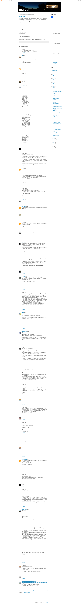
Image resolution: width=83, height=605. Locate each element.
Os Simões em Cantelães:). (57, 123)
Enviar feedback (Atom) (26, 592)
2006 (53, 87)
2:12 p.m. (23, 82)
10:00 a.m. (23, 404)
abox (22, 416)
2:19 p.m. (23, 465)
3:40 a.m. (23, 586)
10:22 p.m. (23, 282)
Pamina (23, 312)
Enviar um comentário (23, 588)
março (54, 147)
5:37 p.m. (23, 486)
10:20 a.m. (23, 413)
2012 (53, 79)
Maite (22, 222)
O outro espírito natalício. (56, 122)
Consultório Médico (55, 69)
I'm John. (54, 131)
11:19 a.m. (23, 432)
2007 (53, 86)
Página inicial (35, 590)
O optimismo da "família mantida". (56, 127)
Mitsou (23, 168)
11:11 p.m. (23, 492)
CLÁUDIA (23, 276)
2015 (53, 75)
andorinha (23, 199)
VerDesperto (24, 575)
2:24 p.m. (23, 471)
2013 (53, 78)
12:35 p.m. (23, 448)
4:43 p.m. (23, 203)
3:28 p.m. (23, 171)
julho (54, 142)
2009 (53, 83)
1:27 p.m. (23, 77)
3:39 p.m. (23, 185)
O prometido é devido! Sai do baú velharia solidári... (57, 92)
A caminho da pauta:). (56, 132)
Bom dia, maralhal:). (56, 98)
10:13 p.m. (23, 273)
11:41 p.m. (23, 578)
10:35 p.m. (23, 289)
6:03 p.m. (23, 209)
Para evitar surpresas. (56, 135)
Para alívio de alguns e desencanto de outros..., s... (57, 125)
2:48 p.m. (23, 144)
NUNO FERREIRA (24, 509)
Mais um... (54, 93)
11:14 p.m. (23, 506)
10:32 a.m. (23, 555)
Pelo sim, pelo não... (56, 115)
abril (53, 146)
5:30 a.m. (23, 548)
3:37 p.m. (23, 179)
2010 (53, 82)
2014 (53, 77)
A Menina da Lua (24, 331)
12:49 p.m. (23, 562)
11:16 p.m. (23, 319)
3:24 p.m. (23, 165)
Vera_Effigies (24, 85)
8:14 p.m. (23, 227)
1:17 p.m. (23, 63)
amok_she (23, 242)
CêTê (22, 446)
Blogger (47, 602)
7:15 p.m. (23, 572)
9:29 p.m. (23, 239)
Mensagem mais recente (23, 590)
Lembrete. (54, 102)
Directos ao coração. (56, 116)
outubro (54, 138)
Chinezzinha (23, 212)
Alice (22, 55)
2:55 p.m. (23, 150)
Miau (22, 230)
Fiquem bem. (22, 16)
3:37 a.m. (23, 394)
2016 (53, 74)
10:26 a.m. (23, 419)
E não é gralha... (55, 110)
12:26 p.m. (23, 443)
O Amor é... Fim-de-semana (56, 63)
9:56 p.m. (23, 266)
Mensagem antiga (45, 590)
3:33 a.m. (23, 381)
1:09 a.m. (23, 344)
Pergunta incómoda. (56, 103)
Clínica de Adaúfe (54, 70)
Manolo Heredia (24, 459)
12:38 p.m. (23, 456)
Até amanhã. (55, 99)
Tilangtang (23, 80)
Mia (22, 147)
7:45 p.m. (23, 219)
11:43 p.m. (23, 328)
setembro (54, 139)
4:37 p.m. (23, 196)
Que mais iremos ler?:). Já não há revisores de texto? (57, 112)
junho (54, 143)
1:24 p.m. (23, 70)
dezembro (54, 90)
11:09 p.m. (23, 309)
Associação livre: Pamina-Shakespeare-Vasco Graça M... (57, 119)
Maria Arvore (24, 206)
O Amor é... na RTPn (55, 62)
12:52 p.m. (23, 52)
